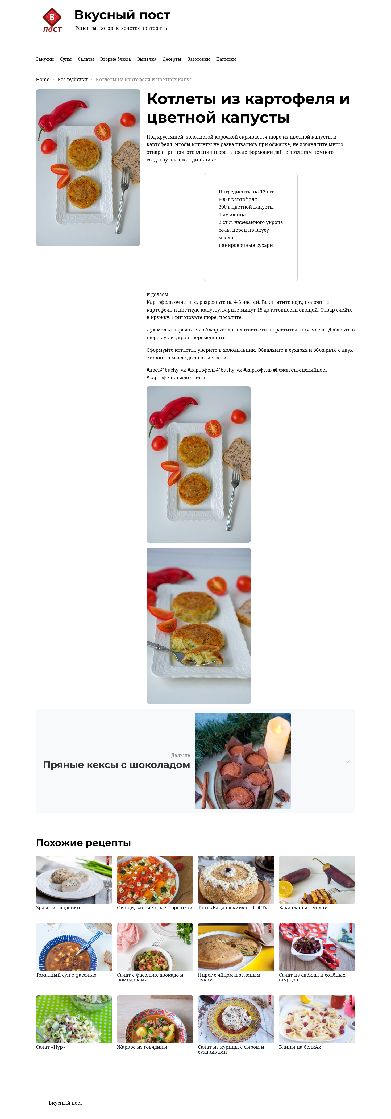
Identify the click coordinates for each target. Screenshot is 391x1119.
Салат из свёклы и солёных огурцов (312, 977)
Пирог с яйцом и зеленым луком (229, 977)
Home (42, 79)
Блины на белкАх (300, 1047)
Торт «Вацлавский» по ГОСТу (232, 907)
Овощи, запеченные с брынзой (154, 907)
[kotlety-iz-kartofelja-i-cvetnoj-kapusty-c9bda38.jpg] (199, 541)
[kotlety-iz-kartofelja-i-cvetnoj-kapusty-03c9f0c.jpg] (199, 702)
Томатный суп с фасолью (66, 975)
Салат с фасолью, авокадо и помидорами (150, 977)
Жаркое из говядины (142, 1047)
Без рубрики (73, 79)
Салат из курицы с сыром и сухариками (231, 1049)
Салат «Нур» (50, 1047)
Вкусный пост (122, 14)
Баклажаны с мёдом (303, 907)
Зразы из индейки (58, 907)
